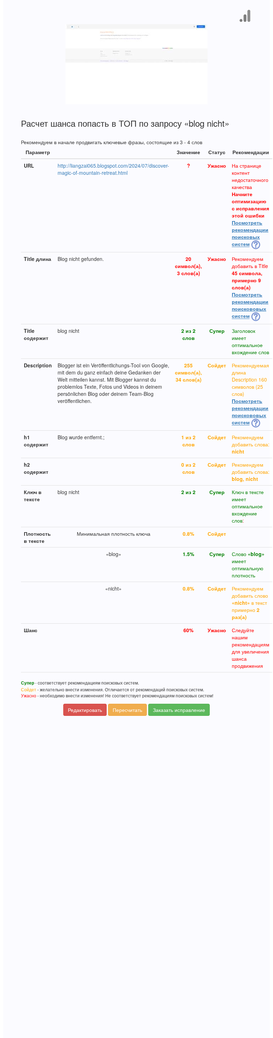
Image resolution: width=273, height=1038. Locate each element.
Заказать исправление (179, 709)
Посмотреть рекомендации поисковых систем (250, 233)
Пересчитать (127, 709)
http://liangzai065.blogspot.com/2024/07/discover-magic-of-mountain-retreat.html (113, 169)
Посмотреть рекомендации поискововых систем (250, 305)
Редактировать (85, 709)
